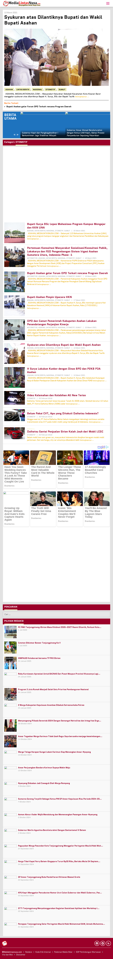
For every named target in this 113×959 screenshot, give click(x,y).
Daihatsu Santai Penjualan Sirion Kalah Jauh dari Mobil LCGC (65, 431)
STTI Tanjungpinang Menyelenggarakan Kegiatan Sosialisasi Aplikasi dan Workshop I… (58, 908)
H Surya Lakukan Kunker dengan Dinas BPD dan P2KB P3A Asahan (63, 370)
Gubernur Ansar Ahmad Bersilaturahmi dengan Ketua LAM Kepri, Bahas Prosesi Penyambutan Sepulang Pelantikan (85, 133)
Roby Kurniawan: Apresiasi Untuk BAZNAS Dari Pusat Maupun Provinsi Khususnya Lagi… (59, 673)
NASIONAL (37, 89)
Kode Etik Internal (43, 952)
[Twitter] (102, 943)
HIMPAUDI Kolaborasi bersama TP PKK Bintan (39, 658)
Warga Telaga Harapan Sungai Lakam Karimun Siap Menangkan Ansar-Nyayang (54, 752)
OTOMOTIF (50, 89)
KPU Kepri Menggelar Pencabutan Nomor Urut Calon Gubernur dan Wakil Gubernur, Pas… (60, 892)
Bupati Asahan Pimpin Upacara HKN (49, 297)
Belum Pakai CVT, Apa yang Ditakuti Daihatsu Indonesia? (63, 413)
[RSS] (108, 943)
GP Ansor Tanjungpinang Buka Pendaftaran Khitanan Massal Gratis (49, 877)
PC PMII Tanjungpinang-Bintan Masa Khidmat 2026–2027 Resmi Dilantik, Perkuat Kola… (59, 627)
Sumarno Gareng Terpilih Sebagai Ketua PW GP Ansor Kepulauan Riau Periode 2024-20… (60, 798)
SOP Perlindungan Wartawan (88, 952)
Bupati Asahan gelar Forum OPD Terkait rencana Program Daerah (38, 106)
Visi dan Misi (7, 954)
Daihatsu (31, 392)
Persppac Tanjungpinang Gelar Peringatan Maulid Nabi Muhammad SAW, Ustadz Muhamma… (61, 924)
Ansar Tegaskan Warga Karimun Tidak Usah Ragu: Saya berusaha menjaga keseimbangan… (60, 736)
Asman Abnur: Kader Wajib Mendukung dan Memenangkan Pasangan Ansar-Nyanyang (57, 814)
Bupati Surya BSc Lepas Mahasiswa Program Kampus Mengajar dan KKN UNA (66, 225)
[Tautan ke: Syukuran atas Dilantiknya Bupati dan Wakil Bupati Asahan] (56, 57)
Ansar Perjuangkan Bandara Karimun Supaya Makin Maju (44, 767)
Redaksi (28, 952)
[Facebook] (96, 943)
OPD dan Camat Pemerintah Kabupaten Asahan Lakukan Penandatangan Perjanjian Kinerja (62, 322)
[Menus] (107, 3)
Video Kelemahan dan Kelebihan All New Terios (56, 395)
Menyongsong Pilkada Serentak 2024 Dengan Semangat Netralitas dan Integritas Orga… (59, 720)
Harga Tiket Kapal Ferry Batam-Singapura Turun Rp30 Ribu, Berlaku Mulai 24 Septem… (59, 861)
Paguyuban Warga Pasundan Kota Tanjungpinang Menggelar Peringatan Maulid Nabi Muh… (60, 845)
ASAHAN (9, 89)
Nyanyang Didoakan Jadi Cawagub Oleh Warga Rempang (44, 783)
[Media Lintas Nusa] (22, 3)
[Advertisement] (56, 183)
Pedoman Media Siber (63, 952)
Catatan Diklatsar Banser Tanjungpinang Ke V (39, 642)
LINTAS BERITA (22, 89)
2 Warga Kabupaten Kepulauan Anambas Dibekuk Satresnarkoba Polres (51, 705)
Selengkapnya (81, 96)
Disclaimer (20, 954)
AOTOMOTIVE (32, 258)
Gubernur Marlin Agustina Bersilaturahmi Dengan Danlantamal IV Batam (52, 830)
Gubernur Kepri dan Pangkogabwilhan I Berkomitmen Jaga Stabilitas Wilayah (40, 134)
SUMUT (62, 89)
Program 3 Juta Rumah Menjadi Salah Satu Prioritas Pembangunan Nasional (53, 689)
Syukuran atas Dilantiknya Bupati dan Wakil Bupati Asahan (53, 20)
